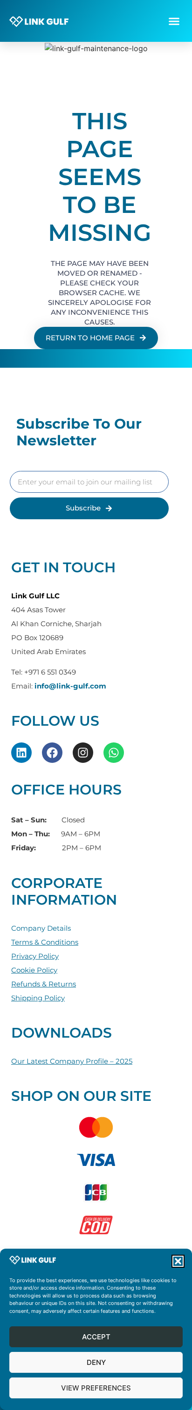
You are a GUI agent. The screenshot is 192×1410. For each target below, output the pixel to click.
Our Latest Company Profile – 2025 (71, 1061)
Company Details (41, 928)
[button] (178, 1261)
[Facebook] (52, 752)
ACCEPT (96, 1336)
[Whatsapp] (113, 752)
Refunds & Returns (43, 984)
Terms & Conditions (44, 942)
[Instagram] (83, 752)
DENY (96, 1362)
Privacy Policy (35, 956)
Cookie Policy (34, 970)
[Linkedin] (21, 752)
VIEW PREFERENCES (96, 1388)
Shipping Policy (38, 997)
